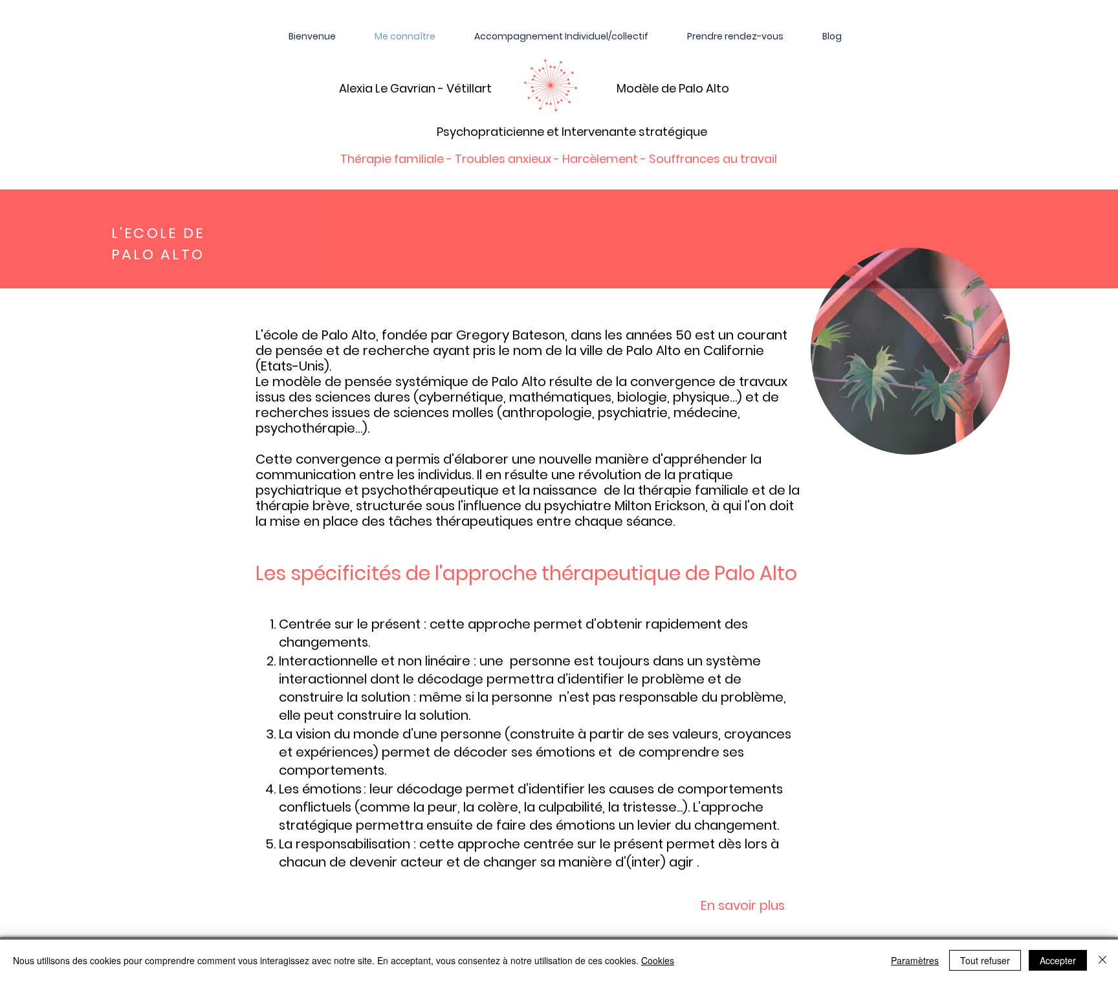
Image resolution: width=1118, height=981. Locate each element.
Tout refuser (985, 960)
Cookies (657, 960)
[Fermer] (1102, 960)
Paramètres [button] (915, 960)
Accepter (1058, 960)
